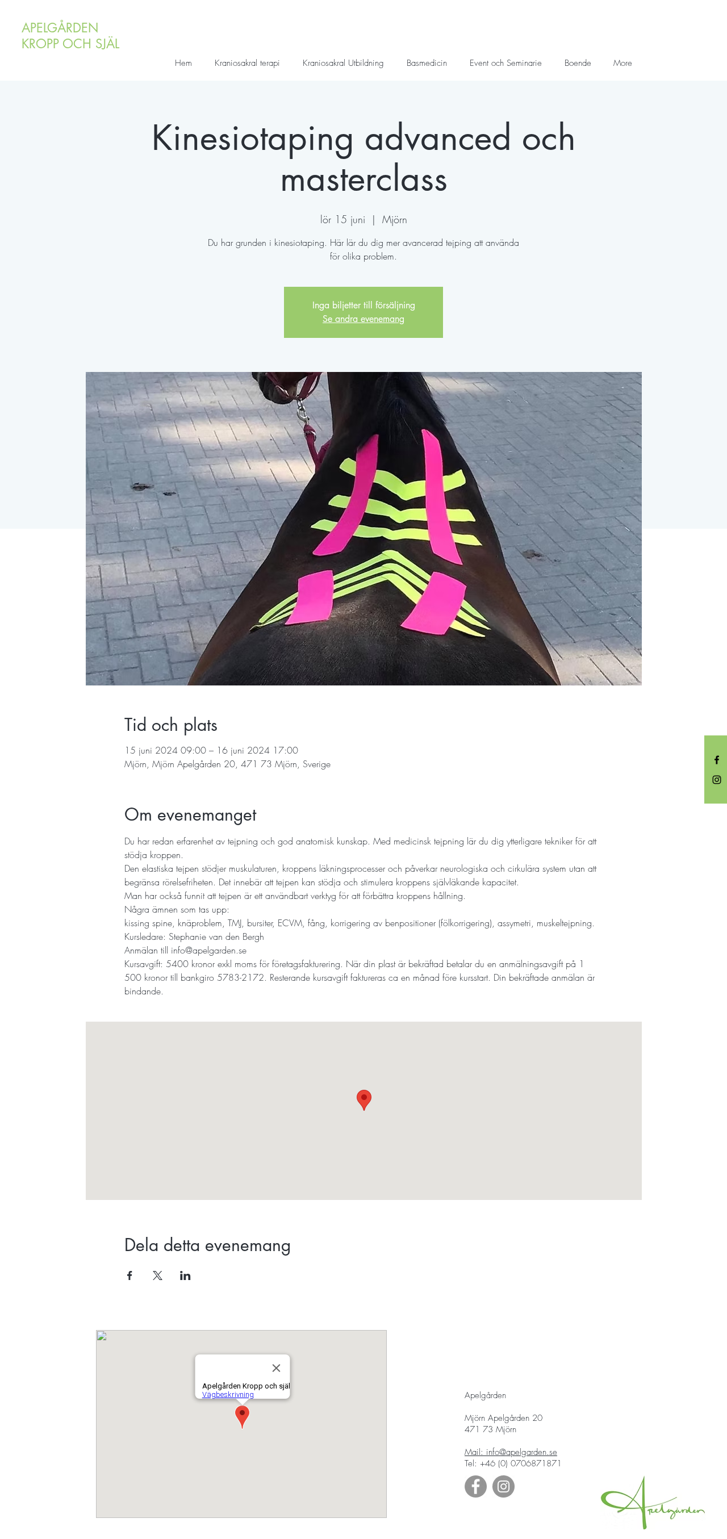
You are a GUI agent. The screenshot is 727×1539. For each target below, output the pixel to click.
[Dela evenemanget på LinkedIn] (185, 1275)
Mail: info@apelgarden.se (511, 1452)
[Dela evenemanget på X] (157, 1275)
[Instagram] (716, 779)
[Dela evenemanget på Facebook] (129, 1275)
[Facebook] (716, 760)
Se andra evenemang (363, 319)
